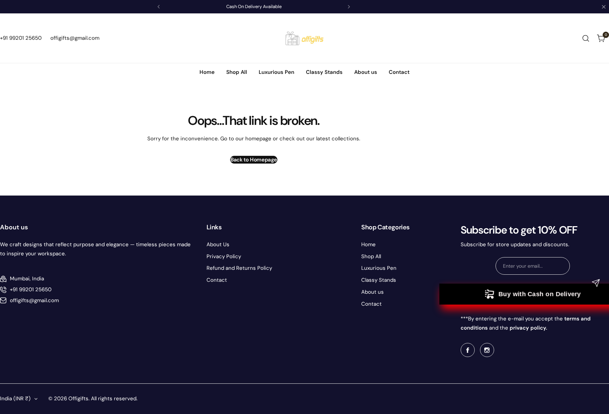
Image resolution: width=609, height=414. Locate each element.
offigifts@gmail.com (34, 300)
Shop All (371, 256)
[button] (158, 6)
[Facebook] (468, 350)
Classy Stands (378, 280)
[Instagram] (487, 350)
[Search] (585, 38)
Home (368, 244)
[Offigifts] (304, 38)
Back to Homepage (253, 159)
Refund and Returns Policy (239, 268)
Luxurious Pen (378, 268)
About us (372, 291)
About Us (218, 244)
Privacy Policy (224, 256)
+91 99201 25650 (30, 289)
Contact (217, 280)
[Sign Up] (596, 283)
